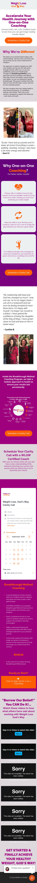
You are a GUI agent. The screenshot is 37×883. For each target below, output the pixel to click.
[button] (18, 518)
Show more (10, 525)
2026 (23, 537)
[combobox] (18, 532)
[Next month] (29, 537)
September (16, 537)
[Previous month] (8, 537)
